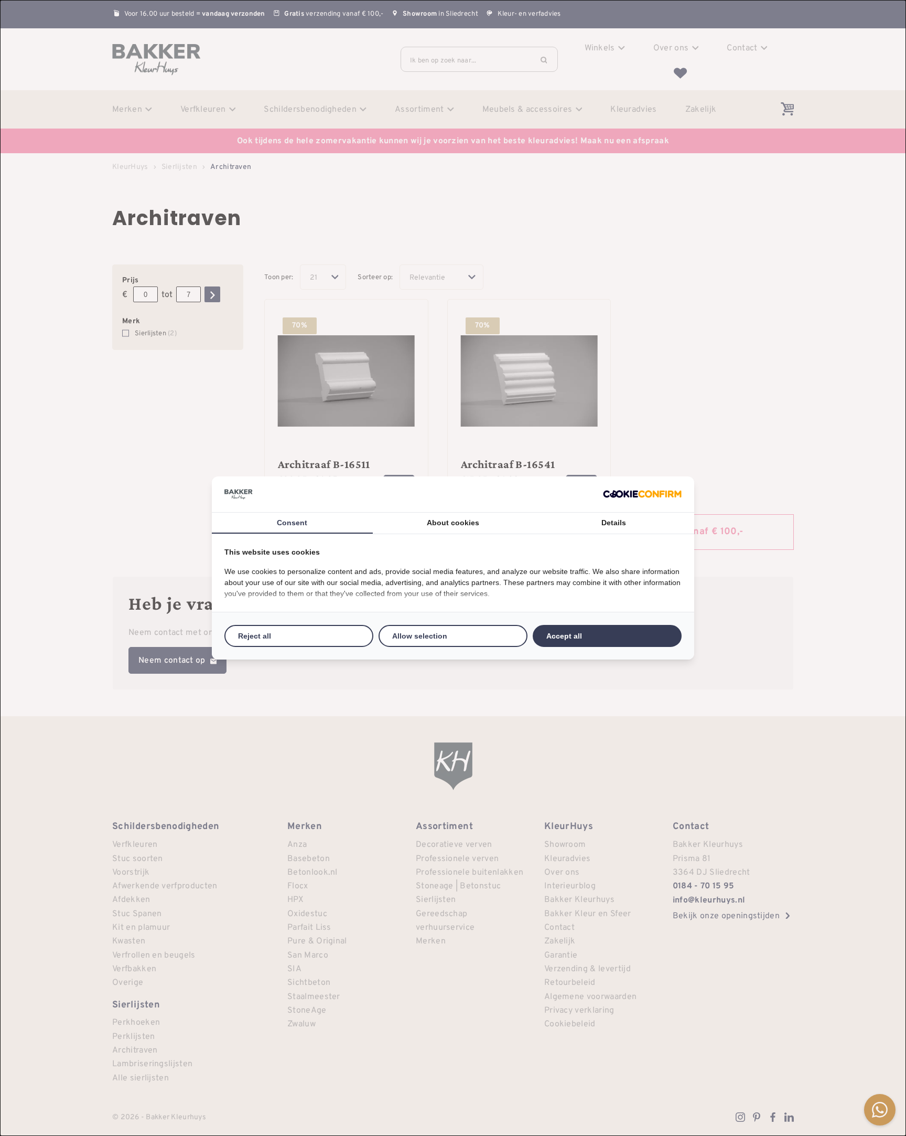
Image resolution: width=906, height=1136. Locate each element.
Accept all (564, 636)
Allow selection (419, 636)
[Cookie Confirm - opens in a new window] (642, 494)
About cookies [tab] (453, 522)
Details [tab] (613, 522)
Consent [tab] (292, 522)
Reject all (254, 636)
